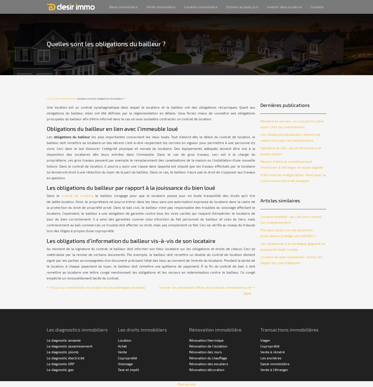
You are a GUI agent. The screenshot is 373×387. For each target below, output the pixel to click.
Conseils (317, 7)
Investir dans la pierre (284, 7)
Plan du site (186, 384)
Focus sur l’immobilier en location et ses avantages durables (98, 287)
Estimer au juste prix (242, 7)
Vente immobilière (160, 7)
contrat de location (77, 196)
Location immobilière (201, 7)
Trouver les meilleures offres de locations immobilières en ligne (205, 290)
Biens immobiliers (123, 7)
